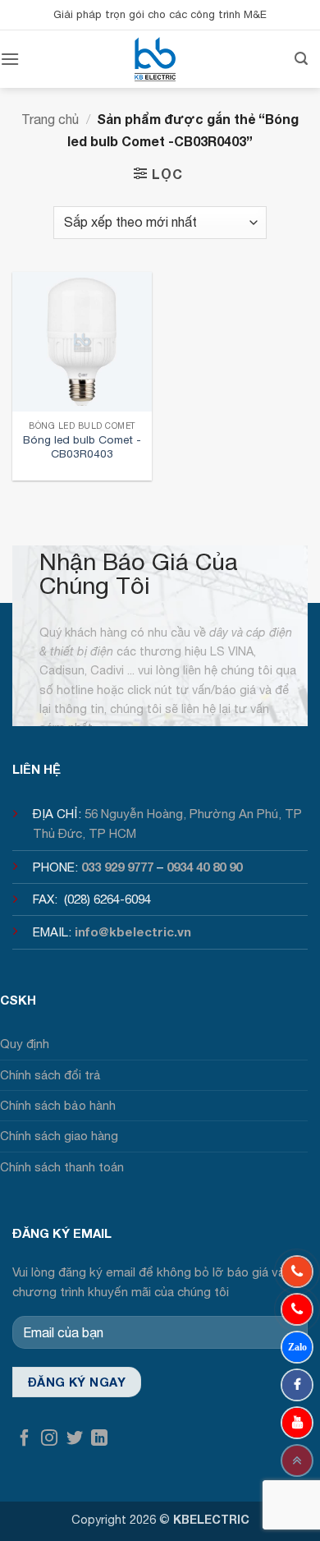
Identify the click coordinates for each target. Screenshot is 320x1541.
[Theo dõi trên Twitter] (74, 1438)
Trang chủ (50, 119)
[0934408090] (297, 1271)
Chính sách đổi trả (50, 1075)
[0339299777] (297, 1309)
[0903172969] (297, 1347)
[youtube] (297, 1423)
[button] (10, 59)
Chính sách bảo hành (58, 1105)
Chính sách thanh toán (62, 1167)
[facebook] (297, 1385)
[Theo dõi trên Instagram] (49, 1438)
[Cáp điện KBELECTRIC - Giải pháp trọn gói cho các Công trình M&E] (155, 59)
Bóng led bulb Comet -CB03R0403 (82, 447)
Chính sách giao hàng (59, 1136)
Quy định (24, 1044)
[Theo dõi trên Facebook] (24, 1438)
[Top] (297, 1460)
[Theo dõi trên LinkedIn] (99, 1438)
